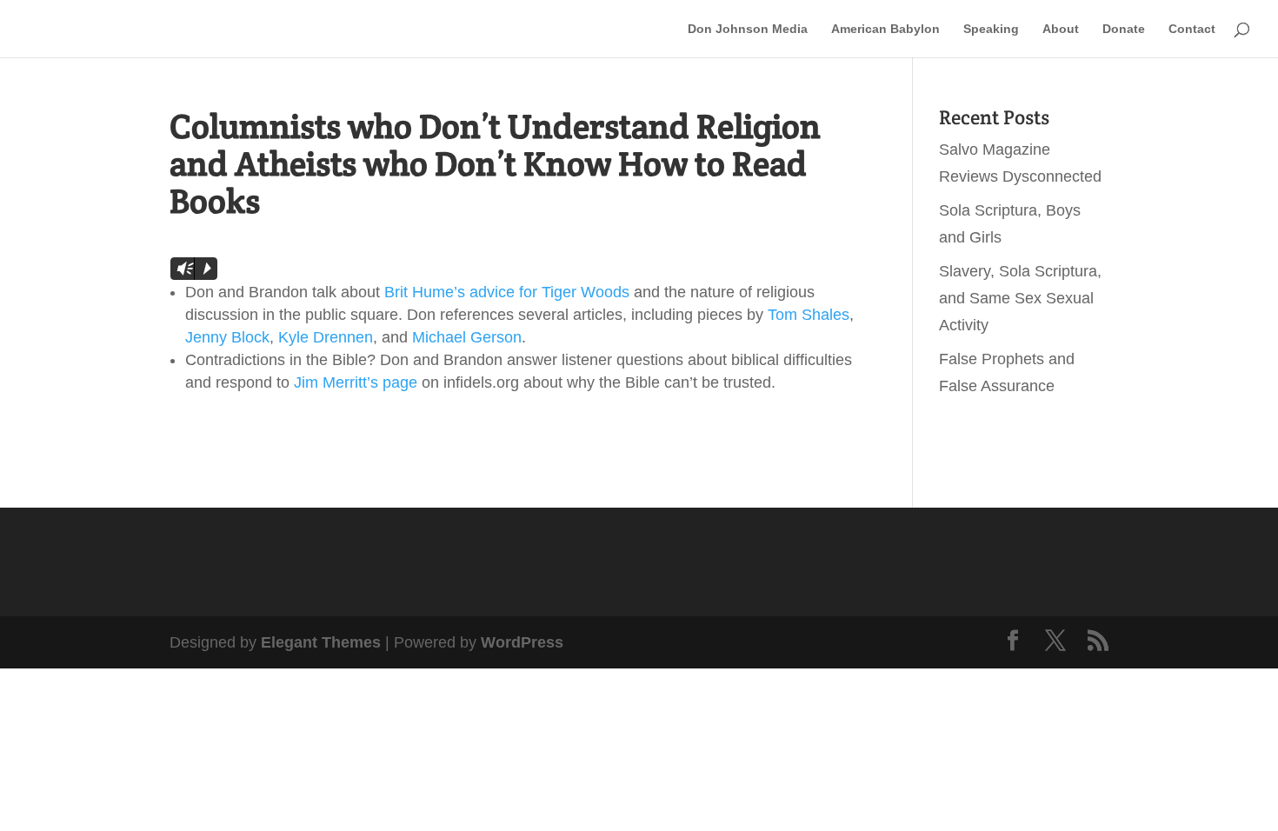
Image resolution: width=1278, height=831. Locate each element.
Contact (1191, 29)
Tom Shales (808, 314)
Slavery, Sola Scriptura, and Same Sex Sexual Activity (1020, 298)
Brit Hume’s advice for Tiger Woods (506, 292)
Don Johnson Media (748, 29)
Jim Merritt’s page (355, 382)
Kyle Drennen (325, 337)
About (1060, 29)
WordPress (522, 642)
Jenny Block (227, 337)
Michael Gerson (467, 337)
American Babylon (885, 29)
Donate (1123, 29)
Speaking (991, 29)
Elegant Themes (321, 642)
